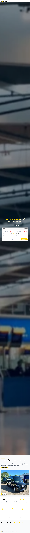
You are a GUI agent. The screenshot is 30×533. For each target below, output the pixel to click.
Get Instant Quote (4, 467)
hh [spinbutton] (11, 233)
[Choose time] (13, 233)
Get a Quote (24, 239)
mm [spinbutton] (12, 233)
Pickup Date (4, 232)
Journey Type (17, 232)
